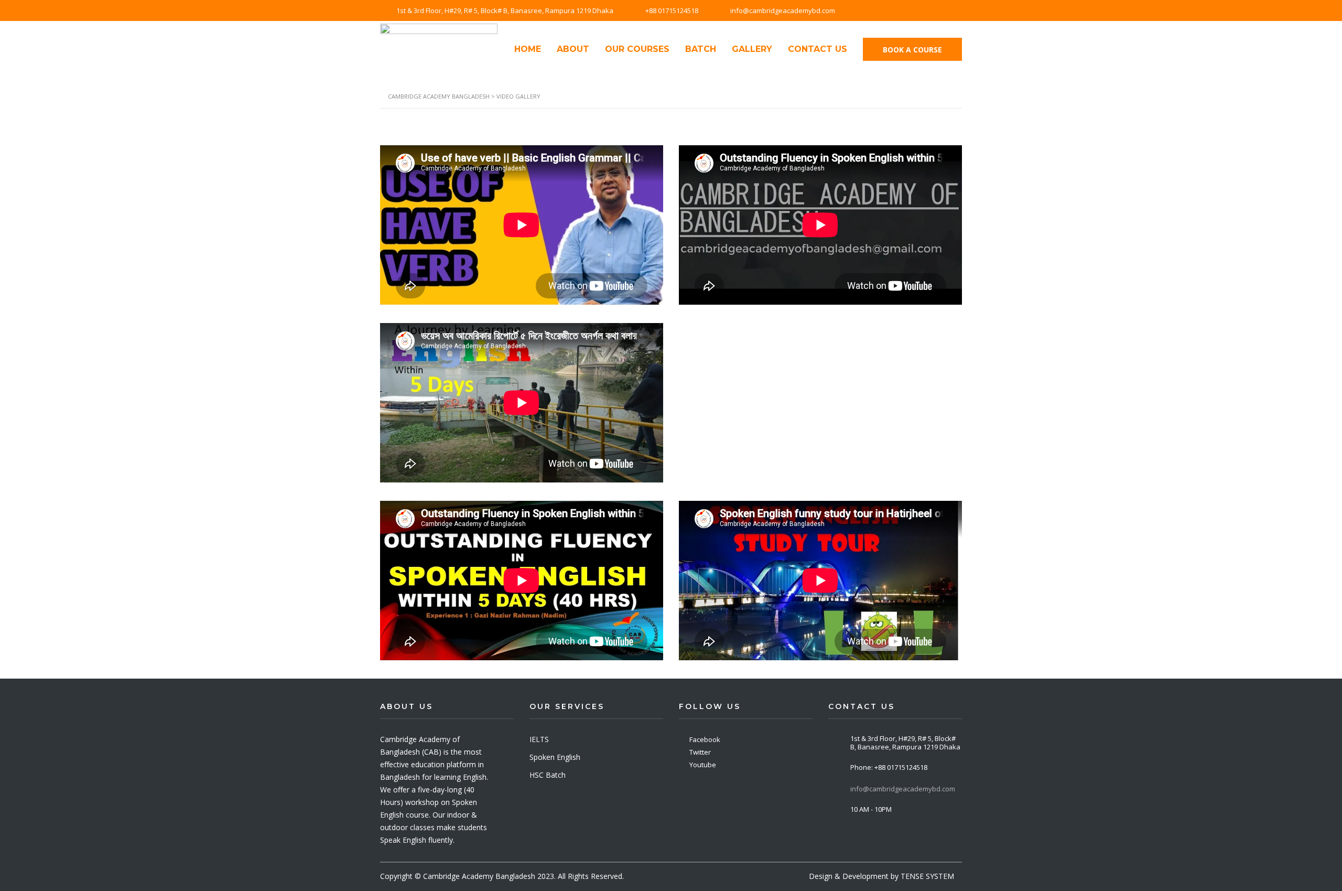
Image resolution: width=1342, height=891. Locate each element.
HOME (527, 49)
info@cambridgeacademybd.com (902, 788)
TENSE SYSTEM (927, 876)
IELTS (539, 739)
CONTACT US (817, 49)
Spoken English (554, 757)
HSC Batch (547, 775)
